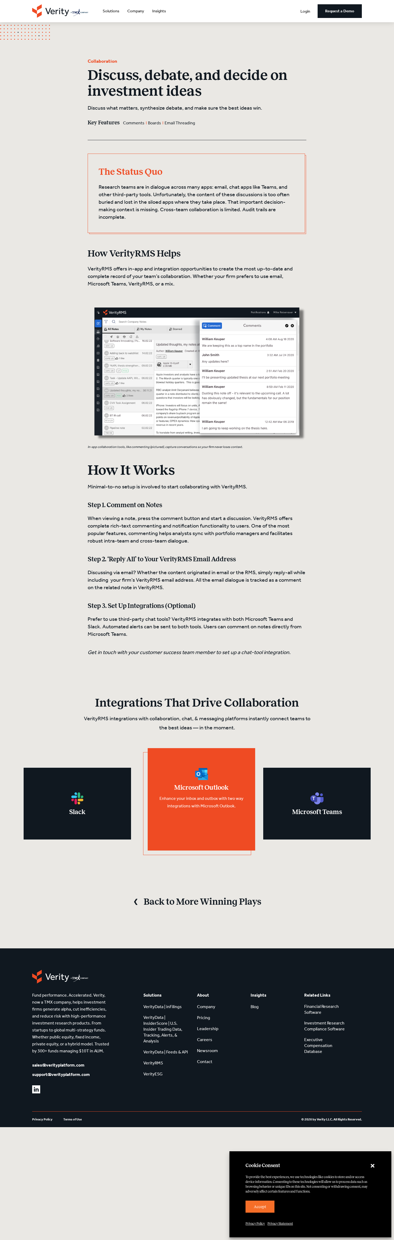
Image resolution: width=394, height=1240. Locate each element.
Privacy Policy (255, 1224)
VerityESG (153, 1073)
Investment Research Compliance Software (324, 1025)
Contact (204, 1061)
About (203, 995)
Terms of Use (72, 1119)
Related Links (317, 995)
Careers (204, 1039)
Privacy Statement (280, 1224)
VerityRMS (153, 1062)
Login (305, 11)
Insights (159, 11)
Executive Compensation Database (318, 1045)
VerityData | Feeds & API (165, 1052)
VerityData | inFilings (162, 1006)
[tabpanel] (77, 803)
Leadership (207, 1028)
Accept (260, 1207)
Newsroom (207, 1050)
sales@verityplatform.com (58, 1065)
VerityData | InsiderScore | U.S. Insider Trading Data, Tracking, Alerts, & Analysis (162, 1029)
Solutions (111, 11)
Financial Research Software (321, 1009)
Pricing (203, 1017)
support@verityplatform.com (61, 1074)
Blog (255, 1006)
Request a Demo (339, 11)
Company (135, 11)
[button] (372, 1165)
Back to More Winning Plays (202, 902)
